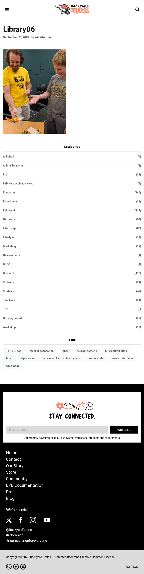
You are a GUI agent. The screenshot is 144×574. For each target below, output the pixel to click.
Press (11, 492)
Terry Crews (13, 350)
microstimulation (116, 350)
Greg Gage (13, 365)
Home (11, 452)
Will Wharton (43, 37)
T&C (135, 567)
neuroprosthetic (87, 350)
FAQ (127, 567)
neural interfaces (123, 358)
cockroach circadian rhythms (62, 358)
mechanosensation (42, 350)
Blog (10, 498)
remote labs (96, 358)
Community (16, 478)
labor (65, 350)
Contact (13, 459)
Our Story (14, 466)
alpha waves (28, 358)
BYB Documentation (25, 485)
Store (11, 472)
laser (9, 358)
